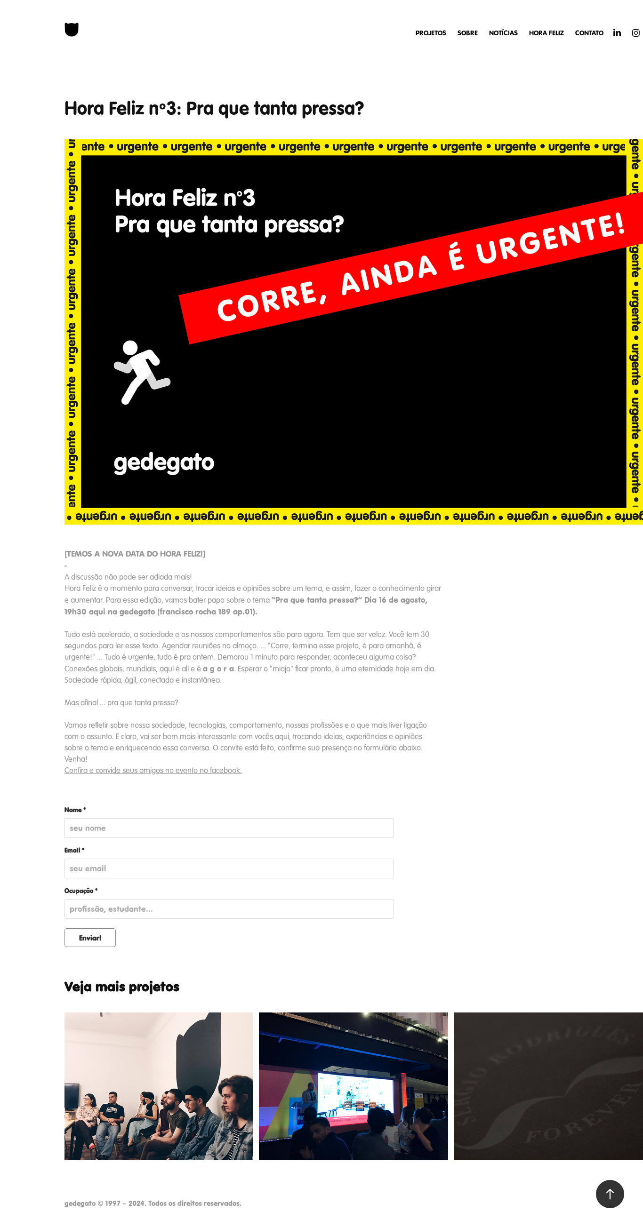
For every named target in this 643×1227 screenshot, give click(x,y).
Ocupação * (80, 891)
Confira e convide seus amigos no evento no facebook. (153, 770)
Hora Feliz (546, 33)
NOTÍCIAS (503, 33)
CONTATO (589, 33)
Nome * (75, 810)
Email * (74, 850)
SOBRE (468, 33)
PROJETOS (431, 33)
